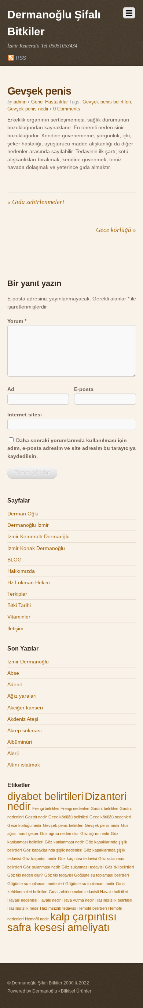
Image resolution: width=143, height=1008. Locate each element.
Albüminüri (19, 742)
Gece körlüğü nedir (24, 825)
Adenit (14, 684)
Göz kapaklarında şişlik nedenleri (52, 850)
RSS (21, 58)
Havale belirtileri (114, 891)
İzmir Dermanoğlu (28, 662)
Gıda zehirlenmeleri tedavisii (74, 891)
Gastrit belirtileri (104, 808)
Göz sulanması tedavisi (82, 867)
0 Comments (66, 109)
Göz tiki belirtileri (119, 867)
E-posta (84, 389)
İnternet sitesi (24, 414)
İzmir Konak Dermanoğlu (36, 548)
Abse (13, 673)
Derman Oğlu (22, 514)
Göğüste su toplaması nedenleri (35, 883)
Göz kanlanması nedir (64, 842)
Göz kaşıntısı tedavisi (77, 858)
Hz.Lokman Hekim (28, 582)
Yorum (16, 321)
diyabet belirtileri (45, 796)
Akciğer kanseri (25, 708)
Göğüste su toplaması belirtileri (101, 875)
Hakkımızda (21, 571)
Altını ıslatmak (23, 765)
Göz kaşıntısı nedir (39, 858)
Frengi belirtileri (45, 808)
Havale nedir (49, 900)
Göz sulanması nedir (41, 867)
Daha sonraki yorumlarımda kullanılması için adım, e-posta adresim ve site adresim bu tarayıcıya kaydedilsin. (71, 448)
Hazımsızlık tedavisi (58, 908)
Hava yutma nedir (78, 900)
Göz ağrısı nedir (94, 833)
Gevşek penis (39, 91)
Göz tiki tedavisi (58, 875)
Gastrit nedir (36, 817)
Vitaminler (18, 617)
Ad (10, 389)
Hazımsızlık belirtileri (113, 900)
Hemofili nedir (37, 919)
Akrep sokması (24, 730)
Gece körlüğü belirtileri (68, 817)
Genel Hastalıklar (49, 102)
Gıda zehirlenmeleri (35, 201)
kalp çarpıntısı (83, 916)
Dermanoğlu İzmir (28, 525)
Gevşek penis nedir (27, 109)
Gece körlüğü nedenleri (110, 817)
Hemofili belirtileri (92, 908)
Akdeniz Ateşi (22, 719)
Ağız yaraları (22, 696)
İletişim (15, 628)
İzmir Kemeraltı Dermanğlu (38, 536)
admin (20, 102)
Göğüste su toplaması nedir (89, 883)
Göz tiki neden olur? (25, 875)
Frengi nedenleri (74, 808)
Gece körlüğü (116, 229)
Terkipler (17, 594)
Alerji (13, 753)
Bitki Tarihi (19, 605)
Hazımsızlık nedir (22, 908)
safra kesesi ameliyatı (58, 927)
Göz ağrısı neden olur (59, 833)
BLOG (14, 560)
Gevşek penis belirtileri (106, 102)
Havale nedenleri (22, 900)
